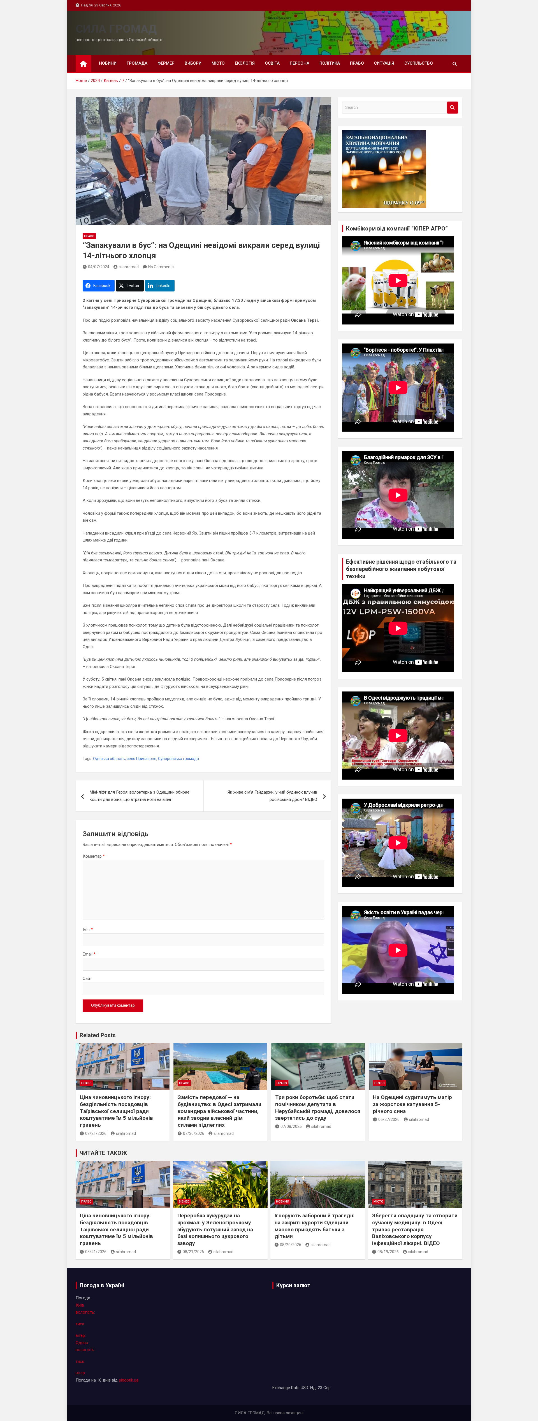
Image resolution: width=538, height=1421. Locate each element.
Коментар (94, 856)
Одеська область (109, 758)
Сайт (87, 978)
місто (218, 63)
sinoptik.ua (128, 1380)
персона (299, 63)
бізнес (184, 1201)
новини (108, 63)
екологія (245, 63)
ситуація (384, 63)
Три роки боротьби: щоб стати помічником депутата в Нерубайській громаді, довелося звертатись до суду (317, 1107)
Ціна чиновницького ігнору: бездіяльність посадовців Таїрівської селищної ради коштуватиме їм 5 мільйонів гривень (116, 1111)
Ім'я (88, 929)
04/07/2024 (98, 267)
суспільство (418, 63)
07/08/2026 (291, 1126)
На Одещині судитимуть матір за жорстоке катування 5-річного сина (412, 1104)
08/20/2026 (290, 1245)
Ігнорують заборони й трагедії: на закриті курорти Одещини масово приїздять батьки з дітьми (314, 1225)
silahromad (129, 267)
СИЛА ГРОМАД (116, 29)
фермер (166, 63)
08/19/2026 (388, 1252)
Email (89, 954)
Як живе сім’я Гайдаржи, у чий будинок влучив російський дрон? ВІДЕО (272, 796)
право (357, 63)
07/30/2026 (193, 1133)
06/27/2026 (389, 1119)
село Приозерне (141, 758)
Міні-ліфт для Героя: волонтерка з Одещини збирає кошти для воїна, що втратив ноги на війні (139, 796)
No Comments (161, 267)
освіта (272, 63)
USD (304, 1387)
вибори (193, 63)
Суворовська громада (178, 758)
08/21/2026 (95, 1133)
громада (137, 63)
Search (452, 108)
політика (329, 63)
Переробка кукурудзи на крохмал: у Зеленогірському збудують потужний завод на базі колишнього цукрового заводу (215, 1229)
